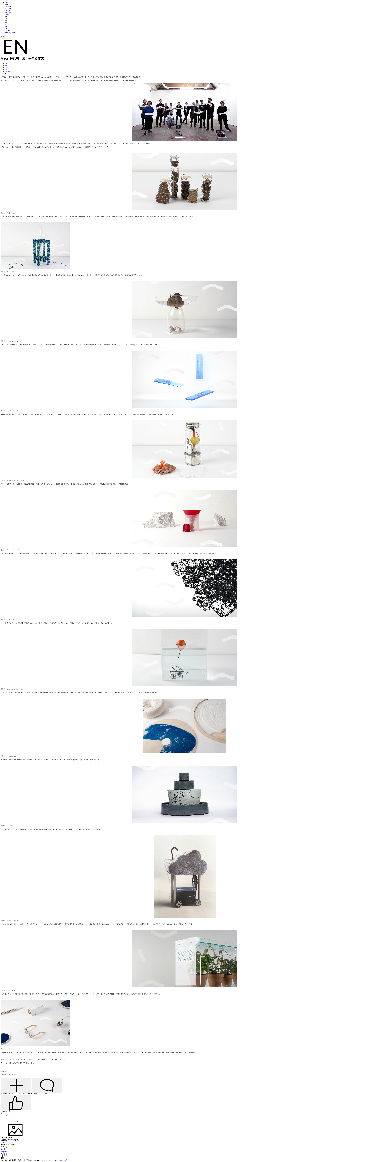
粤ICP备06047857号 (61, 1160)
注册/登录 (4, 1142)
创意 (6, 63)
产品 (6, 67)
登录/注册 (4, 38)
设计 (6, 65)
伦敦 (6, 69)
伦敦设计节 (8, 71)
